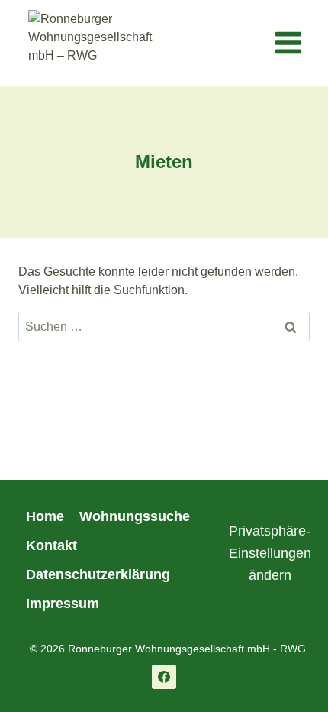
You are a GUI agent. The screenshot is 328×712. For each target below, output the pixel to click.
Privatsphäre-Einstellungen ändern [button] (270, 553)
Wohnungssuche (134, 516)
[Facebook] (164, 677)
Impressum (62, 603)
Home (45, 516)
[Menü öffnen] (288, 43)
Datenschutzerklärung (98, 574)
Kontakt (51, 545)
